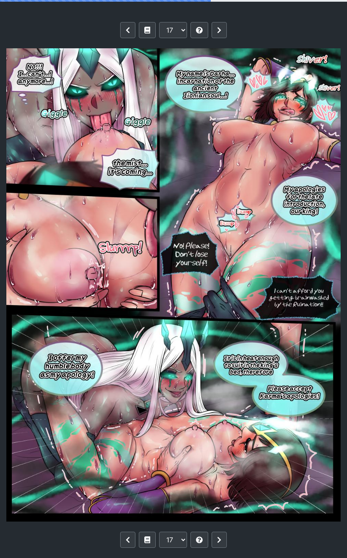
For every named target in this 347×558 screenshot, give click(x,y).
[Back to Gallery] (147, 30)
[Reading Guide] (199, 30)
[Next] (219, 30)
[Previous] (127, 30)
